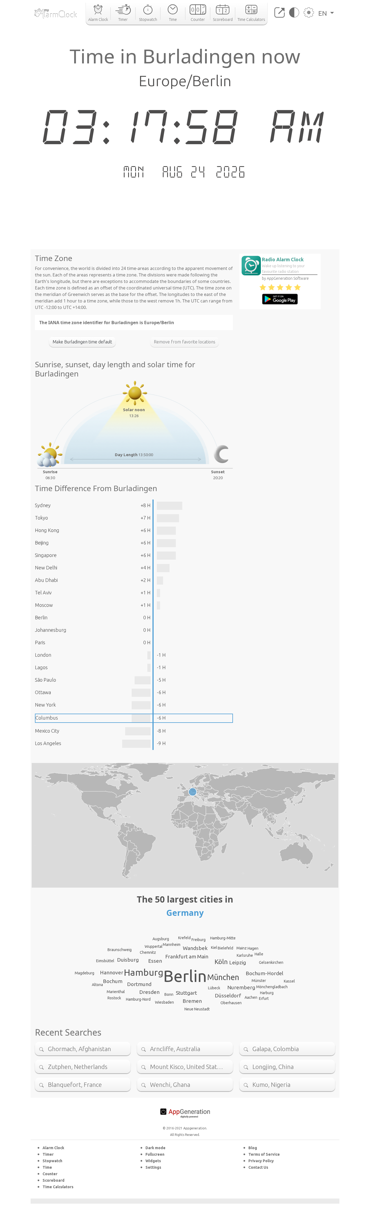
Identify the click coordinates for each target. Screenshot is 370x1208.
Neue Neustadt (197, 1009)
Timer (48, 1154)
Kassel (289, 981)
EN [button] (323, 13)
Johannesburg (50, 630)
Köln (221, 961)
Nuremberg (241, 987)
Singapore (46, 555)
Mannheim (171, 944)
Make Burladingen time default (82, 341)
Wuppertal (154, 946)
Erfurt (264, 998)
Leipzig (237, 962)
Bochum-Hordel (264, 973)
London (43, 655)
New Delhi (46, 567)
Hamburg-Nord (138, 999)
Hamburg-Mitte (223, 938)
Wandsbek (195, 948)
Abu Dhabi (46, 580)
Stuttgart (186, 993)
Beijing (42, 542)
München (223, 977)
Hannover (111, 972)
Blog (252, 1148)
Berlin (41, 617)
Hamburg (143, 972)
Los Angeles (48, 743)
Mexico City (47, 730)
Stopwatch (52, 1161)
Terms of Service (264, 1154)
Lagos (41, 667)
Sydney (43, 505)
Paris (40, 642)
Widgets (153, 1161)
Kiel (214, 947)
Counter (50, 1174)
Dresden (149, 992)
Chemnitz (148, 952)
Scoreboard (53, 1180)
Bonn (168, 994)
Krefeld (184, 938)
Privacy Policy (261, 1161)
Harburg (267, 993)
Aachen (251, 997)
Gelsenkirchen (271, 962)
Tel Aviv (43, 592)
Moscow (44, 605)
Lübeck (214, 988)
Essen (155, 961)
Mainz (241, 948)
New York (45, 704)
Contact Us (258, 1167)
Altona (97, 984)
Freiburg (199, 940)
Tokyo (41, 517)
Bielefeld (225, 948)
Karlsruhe (245, 955)
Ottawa (43, 692)
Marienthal (116, 992)
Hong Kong (47, 530)
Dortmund (139, 984)
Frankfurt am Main (186, 956)
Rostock (114, 998)
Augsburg (160, 939)
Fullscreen (154, 1154)
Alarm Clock (53, 1148)
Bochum (112, 981)
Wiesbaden (164, 1002)
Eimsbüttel (105, 961)
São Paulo (45, 679)
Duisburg (128, 960)
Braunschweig (120, 950)
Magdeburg (84, 973)
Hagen (253, 948)
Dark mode (155, 1148)
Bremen (192, 1001)
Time (47, 1167)
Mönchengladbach (272, 987)
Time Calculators (58, 1187)
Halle (259, 954)
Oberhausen (231, 1003)
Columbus (46, 717)
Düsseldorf (228, 995)
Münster (259, 980)
